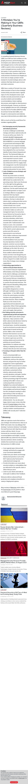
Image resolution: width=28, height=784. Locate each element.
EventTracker (7, 489)
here (18, 492)
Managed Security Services (10, 558)
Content (3, 17)
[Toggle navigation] (25, 3)
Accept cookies (14, 782)
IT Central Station (13, 404)
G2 (4, 404)
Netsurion (13, 487)
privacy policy (22, 778)
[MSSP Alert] (8, 3)
